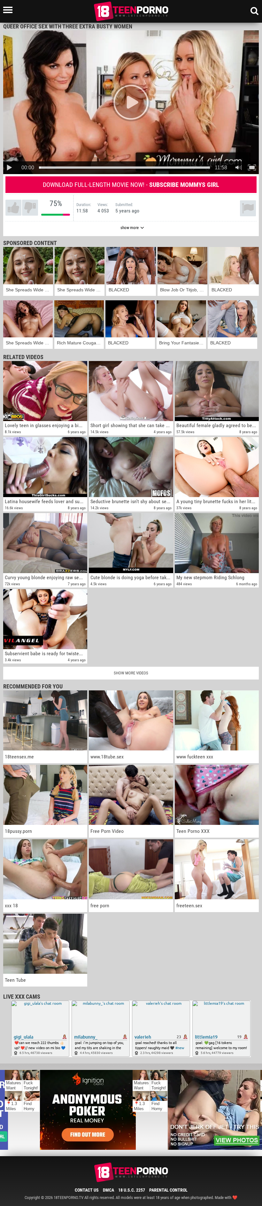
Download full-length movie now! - (131, 184)
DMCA (108, 1190)
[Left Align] (9, 10)
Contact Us (87, 1190)
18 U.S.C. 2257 (131, 1190)
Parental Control (168, 1190)
